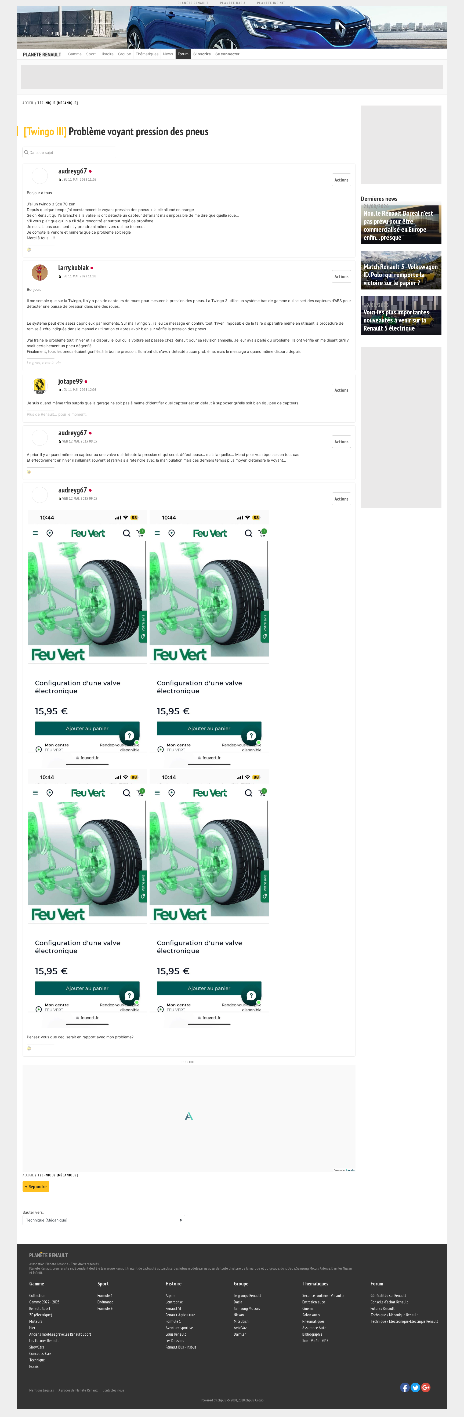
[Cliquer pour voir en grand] (88, 638)
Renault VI (173, 1308)
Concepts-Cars (40, 1353)
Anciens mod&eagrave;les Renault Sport (60, 1334)
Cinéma (308, 1308)
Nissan (239, 1314)
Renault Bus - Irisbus (181, 1347)
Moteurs (35, 1321)
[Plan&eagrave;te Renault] (48, 1254)
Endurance (105, 1301)
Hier (32, 1327)
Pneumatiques (313, 1321)
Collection (37, 1295)
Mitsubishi (241, 1321)
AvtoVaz (240, 1327)
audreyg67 (72, 171)
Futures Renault (383, 1308)
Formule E (105, 1308)
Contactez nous (113, 1390)
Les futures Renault (44, 1340)
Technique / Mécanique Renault (394, 1314)
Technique (37, 1359)
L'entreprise (174, 1301)
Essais (34, 1366)
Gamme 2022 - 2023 (44, 1301)
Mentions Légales (41, 1390)
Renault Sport (39, 1308)
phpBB (222, 1400)
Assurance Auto (314, 1327)
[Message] (60, 179)
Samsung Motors (247, 1308)
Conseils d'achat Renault (389, 1301)
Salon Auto (311, 1314)
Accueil (28, 103)
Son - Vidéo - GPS (315, 1340)
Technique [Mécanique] (57, 103)
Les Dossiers (175, 1340)
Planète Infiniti (272, 3)
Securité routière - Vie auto (323, 1295)
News (168, 54)
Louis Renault (176, 1334)
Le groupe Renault (247, 1295)
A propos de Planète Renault (78, 1390)
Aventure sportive (179, 1327)
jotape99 (70, 381)
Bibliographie (312, 1334)
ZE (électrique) (40, 1314)
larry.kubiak (73, 267)
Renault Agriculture (180, 1314)
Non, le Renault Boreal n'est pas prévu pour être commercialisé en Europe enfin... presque (398, 225)
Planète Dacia (233, 3)
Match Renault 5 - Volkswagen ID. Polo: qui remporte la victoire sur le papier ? (401, 274)
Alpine (170, 1295)
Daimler (240, 1334)
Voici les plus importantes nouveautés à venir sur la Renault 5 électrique (396, 319)
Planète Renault (193, 3)
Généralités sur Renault (388, 1295)
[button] (40, 176)
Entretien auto (313, 1301)
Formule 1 (105, 1295)
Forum (183, 54)
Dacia (238, 1301)
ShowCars (36, 1347)
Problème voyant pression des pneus (116, 131)
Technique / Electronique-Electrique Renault (404, 1321)
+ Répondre (36, 1186)
